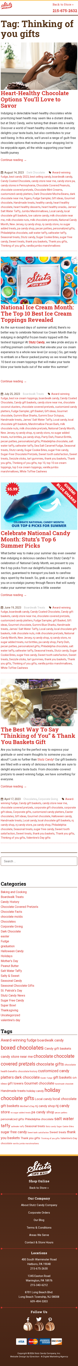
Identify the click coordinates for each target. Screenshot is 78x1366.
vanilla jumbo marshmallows (43, 245)
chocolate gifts (50, 1064)
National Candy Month (61, 428)
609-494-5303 (39, 1301)
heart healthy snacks (54, 207)
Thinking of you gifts (13, 245)
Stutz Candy (37, 342)
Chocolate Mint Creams (48, 189)
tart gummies (35, 458)
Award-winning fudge (19, 1040)
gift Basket (36, 411)
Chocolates (30, 799)
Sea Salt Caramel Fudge (48, 445)
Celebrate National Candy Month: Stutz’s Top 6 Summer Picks (35, 539)
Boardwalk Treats (33, 393)
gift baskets (62, 1077)
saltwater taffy (57, 232)
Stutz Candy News (13, 995)
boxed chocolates (22, 1047)
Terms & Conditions (39, 1227)
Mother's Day (9, 961)
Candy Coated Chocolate (15, 181)
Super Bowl (8, 1005)
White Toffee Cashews (33, 471)
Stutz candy (28, 237)
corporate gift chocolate (48, 807)
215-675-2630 (39, 1268)
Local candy (56, 211)
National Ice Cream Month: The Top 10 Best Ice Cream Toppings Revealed (37, 313)
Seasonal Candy (11, 981)
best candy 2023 (19, 176)
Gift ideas (57, 198)
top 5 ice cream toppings (27, 467)
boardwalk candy (62, 176)
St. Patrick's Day (11, 990)
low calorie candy (38, 215)
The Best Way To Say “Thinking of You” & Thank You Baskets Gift (38, 736)
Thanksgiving (9, 1010)
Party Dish (47, 436)
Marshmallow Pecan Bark (43, 424)
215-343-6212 (39, 1285)
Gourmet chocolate (19, 624)
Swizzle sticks (17, 458)
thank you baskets (36, 241)
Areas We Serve (39, 1235)
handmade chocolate (64, 1084)
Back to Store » (63, 4)
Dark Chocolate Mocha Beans (51, 193)
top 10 (41, 462)
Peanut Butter (10, 966)
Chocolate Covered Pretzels (19, 907)
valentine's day (10, 1020)
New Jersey (16, 224)
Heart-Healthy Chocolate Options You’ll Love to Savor (35, 99)
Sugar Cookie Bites (47, 237)
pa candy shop (25, 228)
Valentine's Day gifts (38, 837)
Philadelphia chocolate (14, 232)
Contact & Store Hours (39, 1242)
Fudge (5, 941)
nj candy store (50, 224)
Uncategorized (10, 1015)
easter (5, 936)
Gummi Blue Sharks (25, 415)
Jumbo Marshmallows (34, 211)
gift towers (15, 1083)
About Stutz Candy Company (39, 1205)
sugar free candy (58, 450)
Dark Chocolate (36, 172)
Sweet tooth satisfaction (53, 454)
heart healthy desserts (27, 207)
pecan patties (44, 228)
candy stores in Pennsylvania (18, 185)
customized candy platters (17, 193)
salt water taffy (38, 232)
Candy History (10, 902)
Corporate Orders (39, 1212)
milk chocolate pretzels (44, 219)
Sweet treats (16, 241)
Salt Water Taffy (11, 971)
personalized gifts (64, 228)
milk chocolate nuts (17, 219)
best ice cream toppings (23, 398)
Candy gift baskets (25, 402)
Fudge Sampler (42, 198)
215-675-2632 (65, 10)
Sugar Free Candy (12, 1000)
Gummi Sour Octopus (51, 415)
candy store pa (66, 181)
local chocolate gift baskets (54, 820)
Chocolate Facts (11, 912)
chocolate (43, 1056)
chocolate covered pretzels (17, 189)
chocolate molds (12, 916)
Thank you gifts (57, 241)
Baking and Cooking (14, 892)
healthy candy (44, 202)
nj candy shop (33, 224)
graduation (8, 946)
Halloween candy (61, 816)
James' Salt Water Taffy (37, 419)
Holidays (6, 956)
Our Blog (39, 1220)
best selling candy (40, 176)
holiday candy (35, 1091)
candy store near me (43, 181)
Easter (43, 1078)
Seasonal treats (10, 237)
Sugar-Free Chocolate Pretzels (19, 454)
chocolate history (27, 1071)
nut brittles (15, 436)
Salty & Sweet (10, 976)
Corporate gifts (22, 811)
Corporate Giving (48, 799)
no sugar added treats (21, 1112)
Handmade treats (24, 202)
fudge (49, 1078)
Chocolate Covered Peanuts (53, 185)
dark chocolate (27, 1077)
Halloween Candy (12, 951)
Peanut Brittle (63, 436)
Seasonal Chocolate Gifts (17, 985)
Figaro (28, 198)
